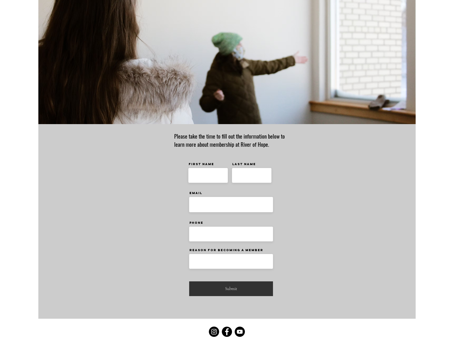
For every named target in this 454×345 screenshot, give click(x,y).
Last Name (244, 164)
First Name (201, 164)
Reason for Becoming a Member (226, 250)
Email (195, 193)
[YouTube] (240, 332)
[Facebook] (227, 332)
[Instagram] (214, 332)
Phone (196, 222)
